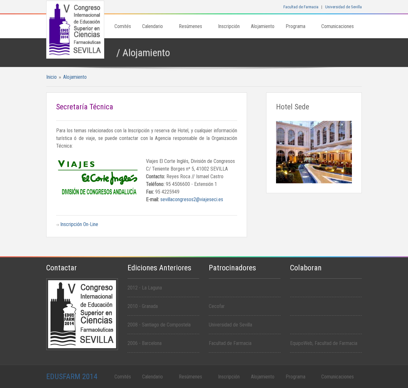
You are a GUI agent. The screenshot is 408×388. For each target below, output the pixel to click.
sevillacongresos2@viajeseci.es (191, 199)
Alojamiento (75, 77)
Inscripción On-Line (79, 224)
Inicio (51, 77)
